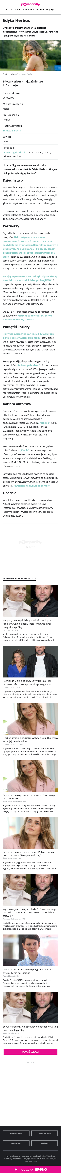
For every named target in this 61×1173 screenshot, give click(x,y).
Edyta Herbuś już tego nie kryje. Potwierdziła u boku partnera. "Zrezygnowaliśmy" (28, 853)
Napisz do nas (16, 1133)
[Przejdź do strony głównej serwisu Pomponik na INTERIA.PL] (30, 4)
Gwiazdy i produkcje (26, 9)
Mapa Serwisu (44, 1133)
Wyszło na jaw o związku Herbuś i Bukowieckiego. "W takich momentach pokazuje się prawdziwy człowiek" (30, 912)
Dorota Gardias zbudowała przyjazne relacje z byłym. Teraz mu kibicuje (28, 971)
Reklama (44, 1143)
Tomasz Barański (12, 130)
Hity (41, 9)
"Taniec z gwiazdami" (14, 152)
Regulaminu (41, 1156)
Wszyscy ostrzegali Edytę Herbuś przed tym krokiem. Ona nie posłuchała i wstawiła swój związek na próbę (27, 624)
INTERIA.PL (37, 1159)
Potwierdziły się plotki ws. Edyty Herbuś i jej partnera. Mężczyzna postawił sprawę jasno (27, 682)
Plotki (9, 9)
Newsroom (16, 1143)
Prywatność (17, 1159)
